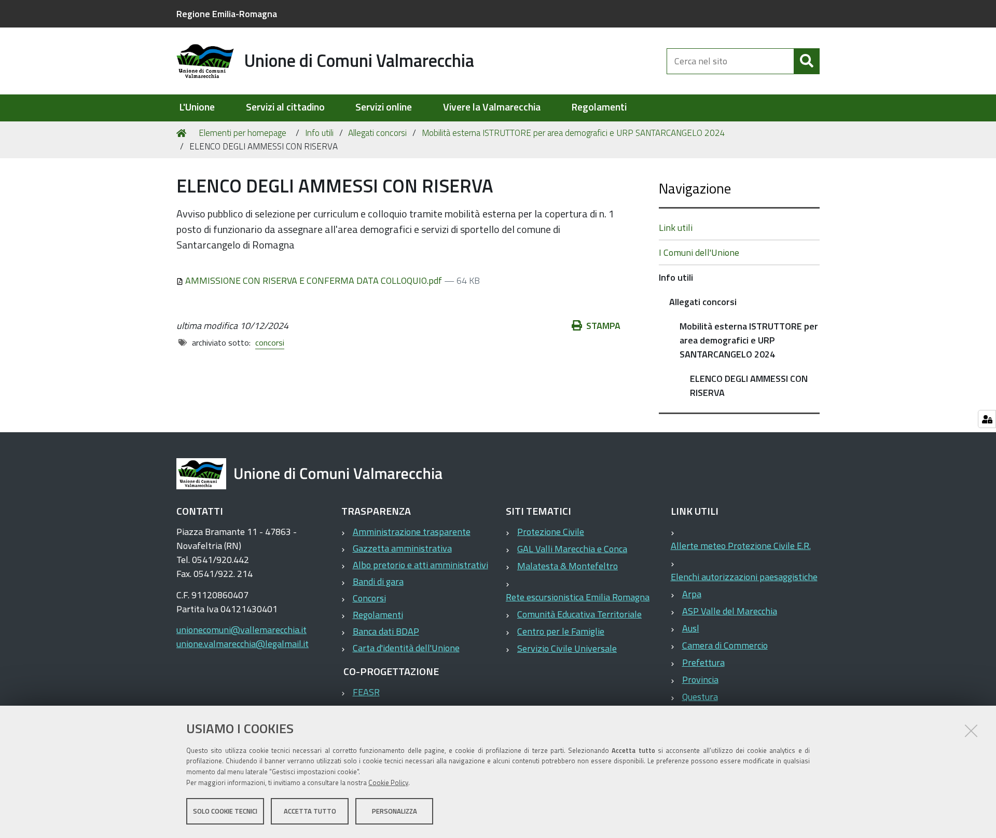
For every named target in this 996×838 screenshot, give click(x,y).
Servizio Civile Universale (567, 648)
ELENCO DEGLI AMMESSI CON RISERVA (749, 386)
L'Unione (197, 107)
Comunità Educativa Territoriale (579, 614)
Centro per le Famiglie (560, 631)
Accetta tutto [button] (310, 811)
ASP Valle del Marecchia (729, 611)
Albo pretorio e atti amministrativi (420, 565)
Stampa (603, 326)
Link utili (676, 228)
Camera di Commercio (725, 645)
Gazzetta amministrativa (402, 548)
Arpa (691, 594)
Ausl (690, 628)
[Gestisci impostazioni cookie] (987, 419)
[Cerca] (807, 61)
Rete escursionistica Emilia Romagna (577, 597)
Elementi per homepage (242, 133)
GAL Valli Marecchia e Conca (572, 549)
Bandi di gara (378, 581)
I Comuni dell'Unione (699, 252)
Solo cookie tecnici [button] (225, 811)
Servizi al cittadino (285, 107)
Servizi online (383, 107)
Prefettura (703, 662)
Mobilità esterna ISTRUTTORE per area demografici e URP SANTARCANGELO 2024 (573, 133)
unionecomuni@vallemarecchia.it (241, 630)
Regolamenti (599, 107)
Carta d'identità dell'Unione (406, 648)
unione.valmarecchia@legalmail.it (242, 644)
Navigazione (695, 188)
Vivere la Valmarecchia (492, 107)
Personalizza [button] (394, 811)
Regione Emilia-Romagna (226, 14)
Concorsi (369, 598)
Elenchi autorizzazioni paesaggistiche (744, 577)
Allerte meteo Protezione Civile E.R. (741, 546)
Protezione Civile (550, 532)
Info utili (319, 133)
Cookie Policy (388, 782)
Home (183, 133)
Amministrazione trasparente (412, 532)
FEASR (366, 692)
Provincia (700, 679)
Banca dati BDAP (386, 631)
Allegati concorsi (377, 133)
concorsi (269, 342)
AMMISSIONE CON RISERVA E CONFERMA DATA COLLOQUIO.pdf (313, 280)
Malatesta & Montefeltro (567, 566)
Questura (700, 697)
